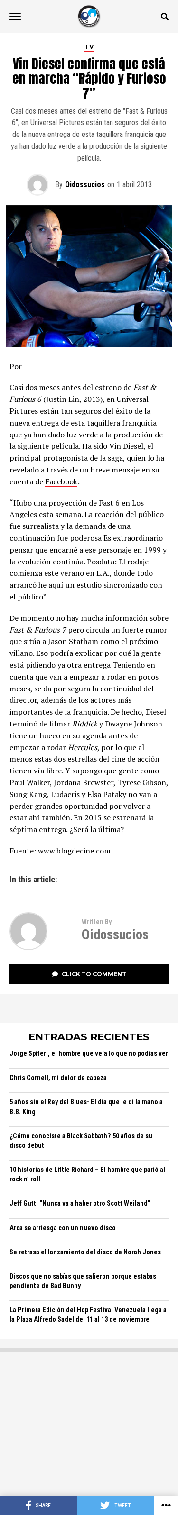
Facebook (61, 481)
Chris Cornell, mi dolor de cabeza (58, 1078)
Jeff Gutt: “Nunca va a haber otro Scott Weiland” (79, 1203)
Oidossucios (85, 184)
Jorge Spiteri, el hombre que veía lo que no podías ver (88, 1054)
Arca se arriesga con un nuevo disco (62, 1228)
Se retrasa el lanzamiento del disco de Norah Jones (85, 1252)
